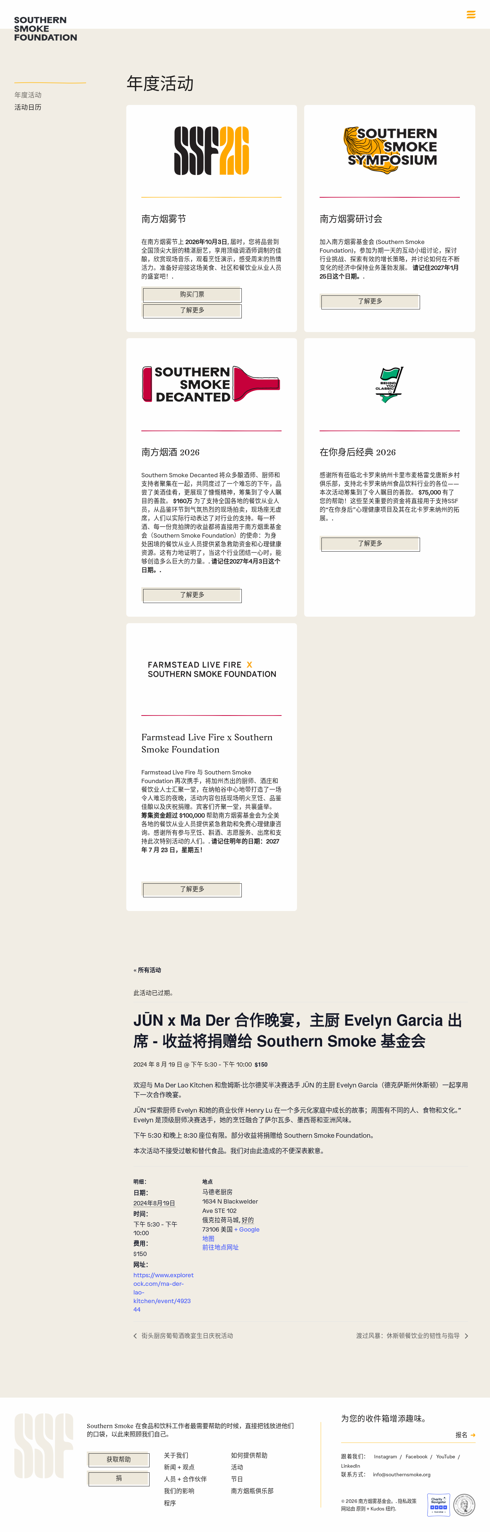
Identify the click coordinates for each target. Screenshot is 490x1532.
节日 (237, 1479)
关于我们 (176, 1455)
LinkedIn (350, 1466)
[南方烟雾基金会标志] (43, 1447)
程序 (170, 1503)
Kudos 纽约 (383, 1509)
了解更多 (192, 311)
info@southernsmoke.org (401, 1474)
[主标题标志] (45, 28)
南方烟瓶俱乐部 (252, 1491)
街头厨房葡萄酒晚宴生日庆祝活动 (186, 1335)
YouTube (446, 1456)
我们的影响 (179, 1491)
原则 (361, 1509)
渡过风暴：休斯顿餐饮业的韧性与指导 (408, 1335)
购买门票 (192, 295)
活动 (237, 1467)
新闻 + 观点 (179, 1467)
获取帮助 (119, 1460)
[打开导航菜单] (471, 14)
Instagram (386, 1456)
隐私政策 (407, 1501)
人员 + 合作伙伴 (185, 1479)
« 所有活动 (147, 970)
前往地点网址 (220, 1247)
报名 (462, 1436)
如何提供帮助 (249, 1455)
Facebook (417, 1456)
